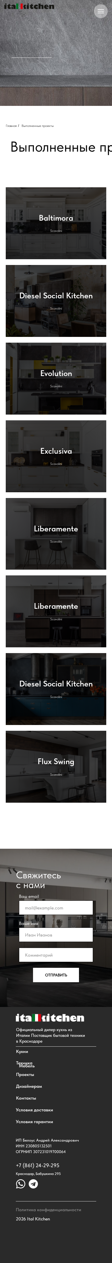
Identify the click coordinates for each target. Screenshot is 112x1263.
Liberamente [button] (56, 928)
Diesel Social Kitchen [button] (56, 695)
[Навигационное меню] (101, 11)
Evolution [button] (56, 772)
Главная (11, 525)
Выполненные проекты (38, 525)
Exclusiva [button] (56, 850)
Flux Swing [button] (56, 1160)
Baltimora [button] (56, 617)
